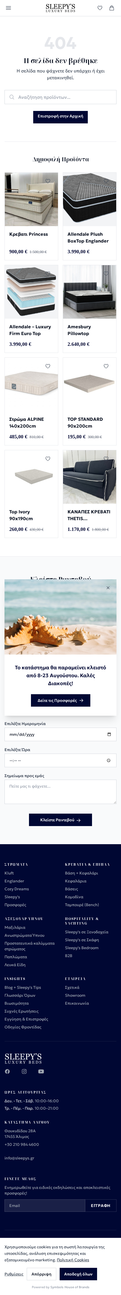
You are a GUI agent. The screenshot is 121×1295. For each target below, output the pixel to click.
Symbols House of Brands (69, 1287)
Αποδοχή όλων (78, 1274)
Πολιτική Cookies (73, 1259)
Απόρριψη (41, 1274)
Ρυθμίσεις (14, 1274)
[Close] (108, 588)
